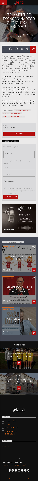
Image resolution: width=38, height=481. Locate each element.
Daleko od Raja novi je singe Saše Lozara (19, 320)
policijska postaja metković (13, 116)
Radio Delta (15, 34)
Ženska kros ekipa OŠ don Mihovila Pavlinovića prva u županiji (19, 356)
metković (26, 110)
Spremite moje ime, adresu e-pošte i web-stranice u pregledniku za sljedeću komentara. (21, 189)
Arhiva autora (18, 134)
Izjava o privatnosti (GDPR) (15, 465)
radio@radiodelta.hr (11, 428)
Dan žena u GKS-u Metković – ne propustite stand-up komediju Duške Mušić (19, 289)
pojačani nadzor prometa (12, 113)
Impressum (5, 447)
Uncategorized (19, 12)
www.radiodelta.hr (11, 421)
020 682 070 (8, 424)
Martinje (17, 110)
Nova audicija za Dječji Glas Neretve (19, 257)
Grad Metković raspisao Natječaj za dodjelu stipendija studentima (19, 381)
